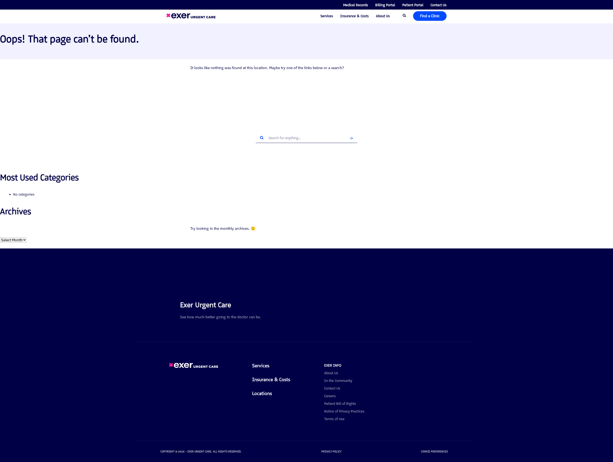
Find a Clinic (430, 16)
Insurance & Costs (354, 16)
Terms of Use (334, 419)
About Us (383, 16)
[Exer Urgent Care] (193, 366)
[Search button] (351, 138)
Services (326, 16)
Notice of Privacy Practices (344, 411)
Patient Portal (412, 5)
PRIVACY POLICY (331, 451)
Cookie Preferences (434, 451)
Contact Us (439, 5)
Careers (330, 396)
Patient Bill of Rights (340, 404)
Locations (262, 393)
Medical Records (355, 5)
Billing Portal (385, 5)
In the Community (338, 381)
